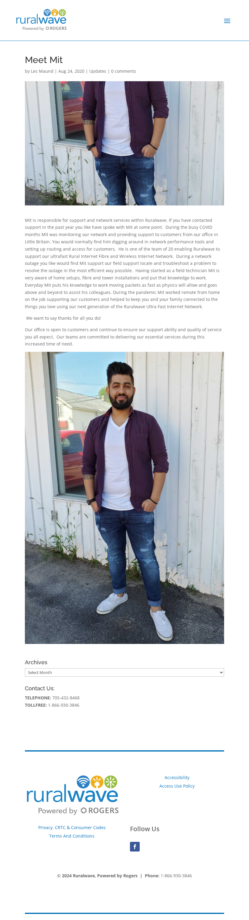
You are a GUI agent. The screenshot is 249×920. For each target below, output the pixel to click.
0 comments (123, 71)
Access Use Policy (177, 786)
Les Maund (42, 71)
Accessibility (177, 777)
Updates (97, 71)
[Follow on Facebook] (135, 847)
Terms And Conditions (71, 836)
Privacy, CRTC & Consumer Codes (72, 827)
